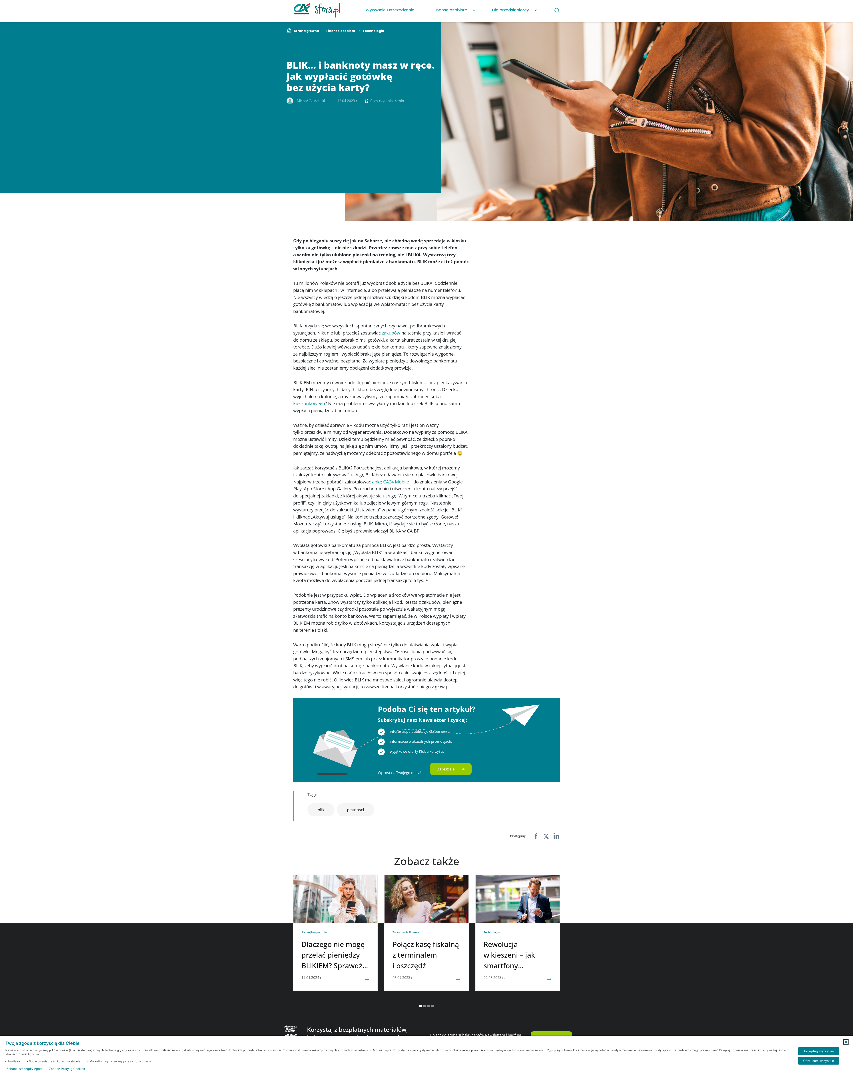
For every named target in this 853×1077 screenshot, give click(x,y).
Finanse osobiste (450, 10)
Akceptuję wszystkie (819, 1051)
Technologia (373, 31)
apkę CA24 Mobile (390, 482)
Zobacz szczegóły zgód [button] (24, 1069)
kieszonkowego (309, 403)
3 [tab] (428, 1006)
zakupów (391, 333)
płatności (355, 809)
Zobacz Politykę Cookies (67, 1069)
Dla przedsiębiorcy (510, 10)
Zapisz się (446, 769)
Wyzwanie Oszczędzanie (390, 10)
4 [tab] (432, 1006)
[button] (846, 1042)
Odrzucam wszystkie (818, 1061)
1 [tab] (420, 1006)
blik (321, 809)
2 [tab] (424, 1006)
